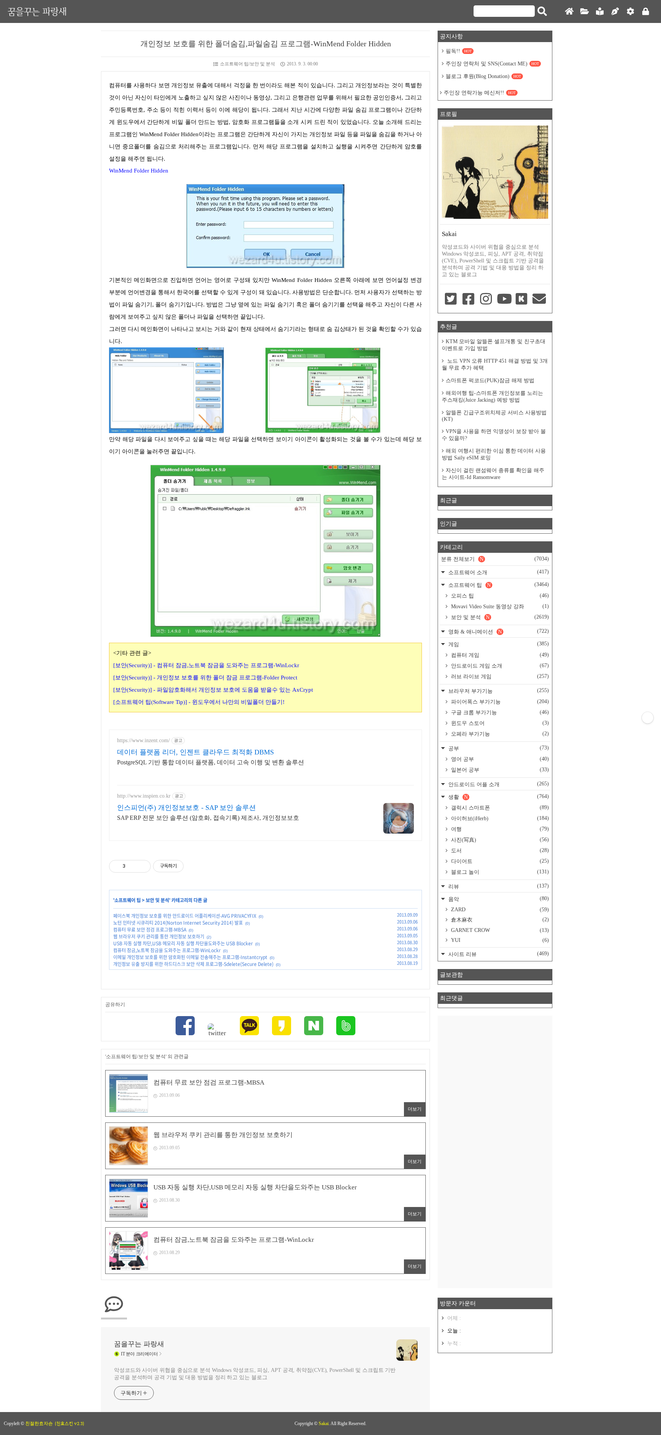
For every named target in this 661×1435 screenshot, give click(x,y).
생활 (498, 796)
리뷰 (498, 886)
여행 (499, 829)
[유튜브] (504, 299)
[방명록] (599, 11)
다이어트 (499, 861)
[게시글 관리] (142, 866)
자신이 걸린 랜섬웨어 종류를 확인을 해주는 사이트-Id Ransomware (493, 473)
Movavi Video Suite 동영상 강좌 (499, 606)
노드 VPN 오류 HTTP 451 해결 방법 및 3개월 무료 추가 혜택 (495, 364)
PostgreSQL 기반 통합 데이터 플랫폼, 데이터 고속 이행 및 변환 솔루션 (210, 762)
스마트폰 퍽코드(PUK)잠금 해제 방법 (490, 380)
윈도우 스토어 (499, 723)
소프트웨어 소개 (498, 572)
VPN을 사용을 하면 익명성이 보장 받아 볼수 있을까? (494, 434)
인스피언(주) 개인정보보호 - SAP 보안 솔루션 (186, 807)
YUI (499, 940)
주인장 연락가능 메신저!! (480, 93)
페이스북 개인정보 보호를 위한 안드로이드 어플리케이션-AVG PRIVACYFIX (184, 915)
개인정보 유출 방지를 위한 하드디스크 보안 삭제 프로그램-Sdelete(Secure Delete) (193, 964)
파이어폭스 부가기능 (499, 702)
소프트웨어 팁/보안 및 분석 (247, 64)
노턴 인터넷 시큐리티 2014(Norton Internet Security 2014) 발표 (178, 922)
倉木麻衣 (499, 920)
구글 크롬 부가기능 (499, 712)
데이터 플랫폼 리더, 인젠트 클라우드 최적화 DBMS (195, 752)
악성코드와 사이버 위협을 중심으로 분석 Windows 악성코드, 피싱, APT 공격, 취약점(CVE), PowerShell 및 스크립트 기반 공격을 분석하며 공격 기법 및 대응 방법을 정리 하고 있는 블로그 (255, 1373)
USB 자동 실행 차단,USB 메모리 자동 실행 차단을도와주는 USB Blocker (183, 943)
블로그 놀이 (499, 872)
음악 (498, 899)
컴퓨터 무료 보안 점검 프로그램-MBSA (149, 929)
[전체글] (584, 11)
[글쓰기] (615, 11)
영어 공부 (499, 759)
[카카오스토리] (281, 1026)
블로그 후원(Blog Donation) (483, 76)
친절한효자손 (39, 1423)
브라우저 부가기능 (498, 690)
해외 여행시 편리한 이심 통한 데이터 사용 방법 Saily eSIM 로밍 (494, 454)
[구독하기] (647, 717)
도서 (499, 850)
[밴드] (345, 1026)
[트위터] (217, 1030)
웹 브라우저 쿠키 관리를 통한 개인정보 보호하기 (158, 936)
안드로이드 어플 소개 (498, 784)
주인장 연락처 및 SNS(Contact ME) (492, 64)
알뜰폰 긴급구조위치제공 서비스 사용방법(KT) (494, 416)
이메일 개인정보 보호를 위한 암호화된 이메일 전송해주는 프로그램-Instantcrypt (190, 957)
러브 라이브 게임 (499, 676)
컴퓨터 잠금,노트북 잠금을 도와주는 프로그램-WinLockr (167, 950)
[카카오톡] (249, 1026)
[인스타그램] (486, 299)
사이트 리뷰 (498, 954)
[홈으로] (569, 11)
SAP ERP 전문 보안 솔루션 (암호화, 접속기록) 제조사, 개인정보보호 (208, 817)
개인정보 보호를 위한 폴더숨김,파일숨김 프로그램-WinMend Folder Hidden (265, 43)
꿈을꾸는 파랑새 (37, 11)
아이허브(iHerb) (499, 818)
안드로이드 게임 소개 (499, 666)
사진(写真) (499, 840)
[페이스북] (185, 1026)
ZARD (499, 909)
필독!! (459, 51)
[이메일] (539, 299)
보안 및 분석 (157, 900)
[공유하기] (132, 866)
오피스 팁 (499, 596)
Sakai (324, 1423)
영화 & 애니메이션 (498, 631)
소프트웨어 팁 (127, 900)
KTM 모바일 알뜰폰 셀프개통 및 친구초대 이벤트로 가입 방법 (493, 345)
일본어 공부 (499, 770)
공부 (498, 748)
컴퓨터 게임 (499, 655)
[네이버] (313, 1026)
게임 (498, 644)
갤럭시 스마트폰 (499, 808)
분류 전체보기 (495, 559)
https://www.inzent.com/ (143, 740)
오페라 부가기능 (499, 734)
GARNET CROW (499, 930)
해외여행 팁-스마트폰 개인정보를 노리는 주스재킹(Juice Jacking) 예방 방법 (492, 396)
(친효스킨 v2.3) (69, 1423)
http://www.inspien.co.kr (144, 796)
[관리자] (630, 11)
